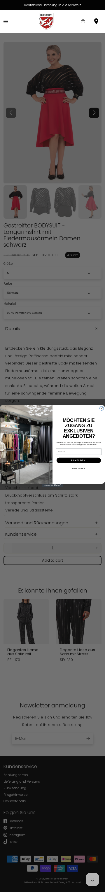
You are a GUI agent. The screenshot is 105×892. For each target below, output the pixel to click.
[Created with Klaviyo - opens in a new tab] (52, 485)
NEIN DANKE (78, 468)
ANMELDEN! (79, 460)
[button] (6, 21)
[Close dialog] (102, 408)
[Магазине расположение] (96, 21)
